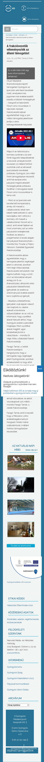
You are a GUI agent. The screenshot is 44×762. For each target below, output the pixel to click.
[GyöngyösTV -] (10, 8)
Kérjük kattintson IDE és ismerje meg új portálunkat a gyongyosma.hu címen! (20, 392)
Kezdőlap (9, 35)
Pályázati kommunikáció (18, 684)
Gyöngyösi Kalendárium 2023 (20, 678)
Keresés (35, 29)
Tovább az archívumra (21, 546)
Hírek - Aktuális (19, 35)
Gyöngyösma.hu (14, 667)
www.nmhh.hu (13, 653)
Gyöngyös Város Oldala (17, 690)
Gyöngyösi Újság (14, 672)
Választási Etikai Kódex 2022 (20, 605)
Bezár (40, 369)
